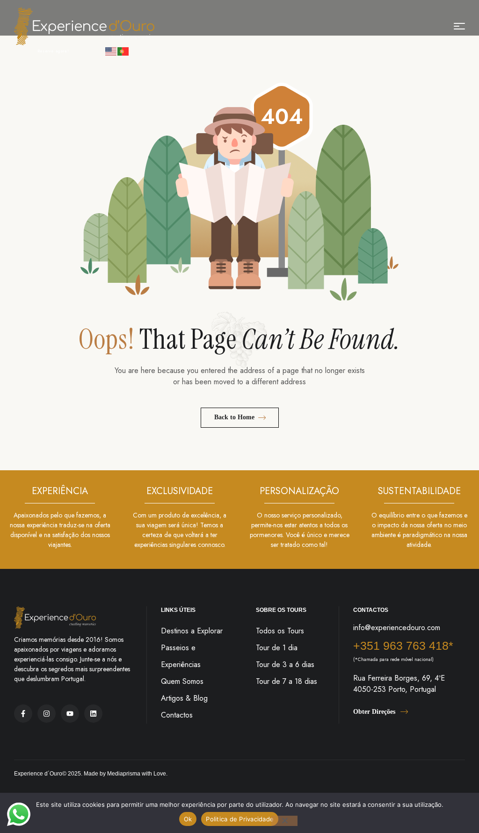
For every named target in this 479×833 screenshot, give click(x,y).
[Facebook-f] (23, 713)
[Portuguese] (123, 50)
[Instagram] (46, 713)
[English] (111, 50)
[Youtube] (70, 713)
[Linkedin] (93, 713)
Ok (188, 819)
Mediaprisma (123, 773)
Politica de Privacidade (240, 819)
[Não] (284, 821)
